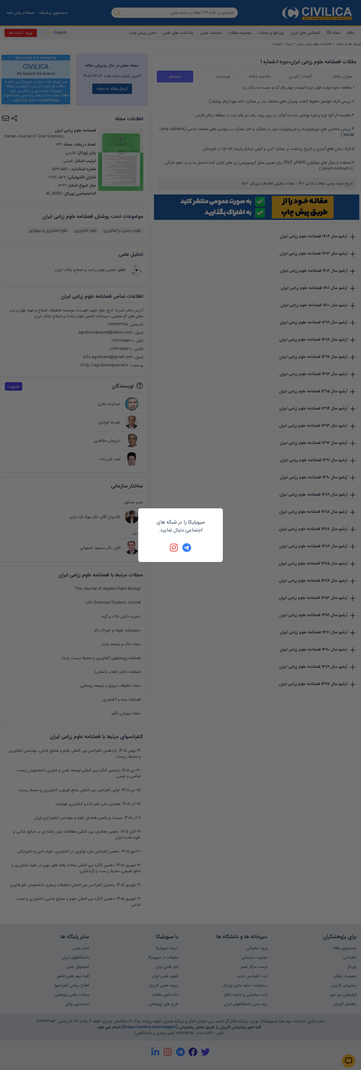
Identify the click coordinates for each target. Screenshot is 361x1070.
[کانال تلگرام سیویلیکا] (186, 547)
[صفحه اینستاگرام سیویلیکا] (174, 547)
